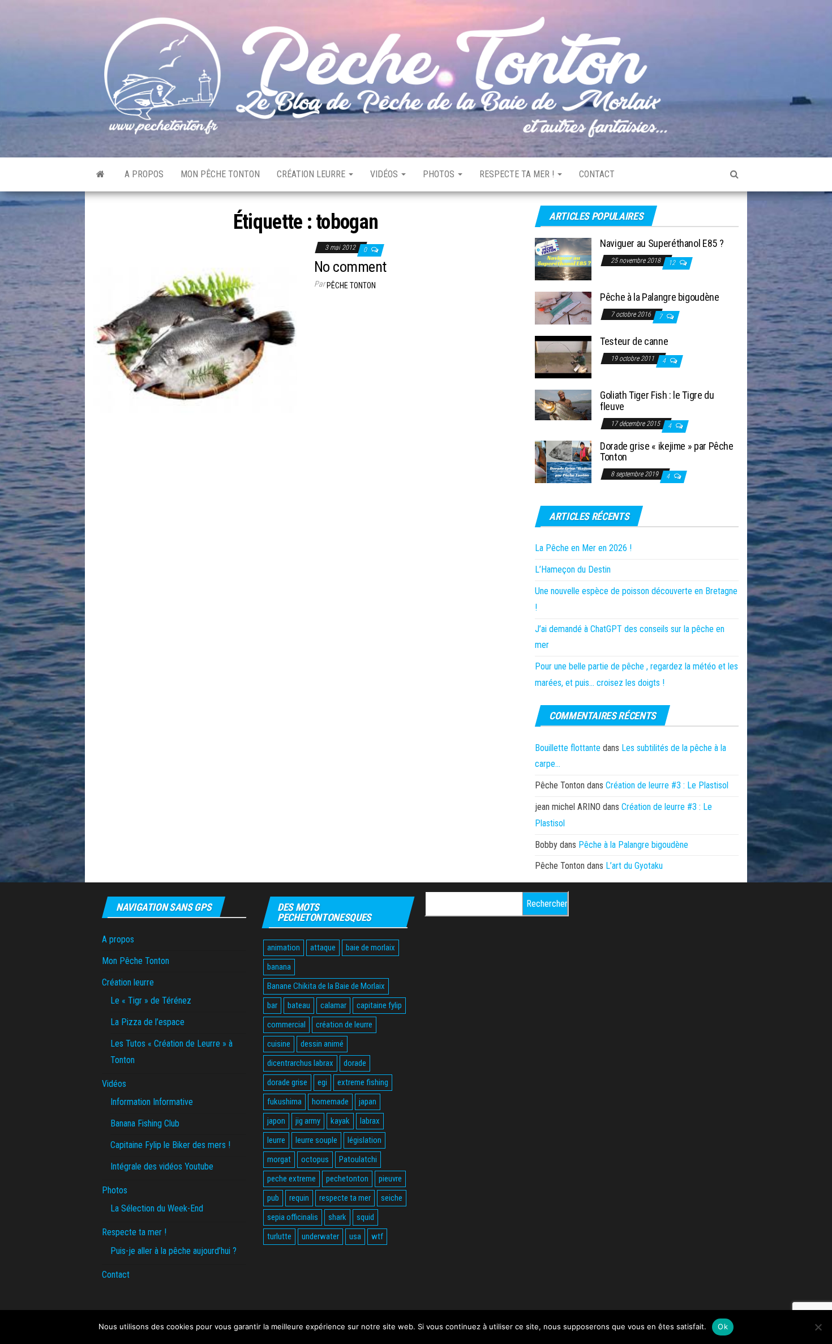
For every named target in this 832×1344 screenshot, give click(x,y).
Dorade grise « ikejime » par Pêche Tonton (667, 451)
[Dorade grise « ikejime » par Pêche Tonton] (563, 460)
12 (672, 263)
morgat (279, 1159)
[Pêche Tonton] (100, 174)
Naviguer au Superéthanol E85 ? (661, 243)
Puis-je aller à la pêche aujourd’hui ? (173, 1250)
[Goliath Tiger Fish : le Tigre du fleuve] (563, 404)
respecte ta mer (345, 1198)
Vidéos (385, 174)
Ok (723, 1326)
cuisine (278, 1044)
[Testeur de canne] (563, 356)
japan (367, 1101)
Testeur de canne (634, 341)
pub (273, 1198)
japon (276, 1121)
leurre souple (316, 1140)
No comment (350, 266)
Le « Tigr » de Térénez (150, 1000)
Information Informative (151, 1101)
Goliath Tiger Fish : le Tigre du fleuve (657, 400)
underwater (320, 1236)
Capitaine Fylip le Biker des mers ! (170, 1145)
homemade (330, 1101)
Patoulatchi (358, 1159)
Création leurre (312, 174)
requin (299, 1198)
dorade (355, 1063)
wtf (377, 1236)
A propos (144, 174)
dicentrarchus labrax (300, 1063)
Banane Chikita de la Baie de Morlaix (326, 986)
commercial (286, 1024)
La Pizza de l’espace (147, 1022)
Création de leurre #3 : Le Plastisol (667, 785)
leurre (276, 1140)
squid (365, 1217)
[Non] (818, 1327)
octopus (315, 1159)
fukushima (284, 1101)
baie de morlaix (370, 947)
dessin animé (322, 1044)
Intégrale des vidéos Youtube (161, 1166)
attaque (323, 947)
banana (279, 967)
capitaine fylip (379, 1005)
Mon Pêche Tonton (220, 174)
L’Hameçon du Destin (573, 569)
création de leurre (344, 1024)
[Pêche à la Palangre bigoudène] (563, 307)
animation (283, 947)
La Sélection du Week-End (156, 1208)
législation (364, 1140)
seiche (391, 1198)
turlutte (279, 1236)
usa (355, 1236)
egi (322, 1082)
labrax (370, 1121)
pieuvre (390, 1179)
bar (272, 1005)
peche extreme (291, 1179)
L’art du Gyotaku (634, 865)
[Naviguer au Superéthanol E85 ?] (563, 258)
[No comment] (195, 340)
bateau (299, 1005)
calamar (333, 1005)
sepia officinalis (292, 1217)
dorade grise (287, 1082)
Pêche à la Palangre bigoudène (659, 297)
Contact (597, 174)
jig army (307, 1121)
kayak (340, 1121)
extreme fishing (362, 1082)
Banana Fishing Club (144, 1123)
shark (337, 1217)
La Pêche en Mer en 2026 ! (583, 548)
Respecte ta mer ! (517, 174)
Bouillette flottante (568, 748)
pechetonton (347, 1179)
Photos (440, 174)
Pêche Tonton (351, 285)
